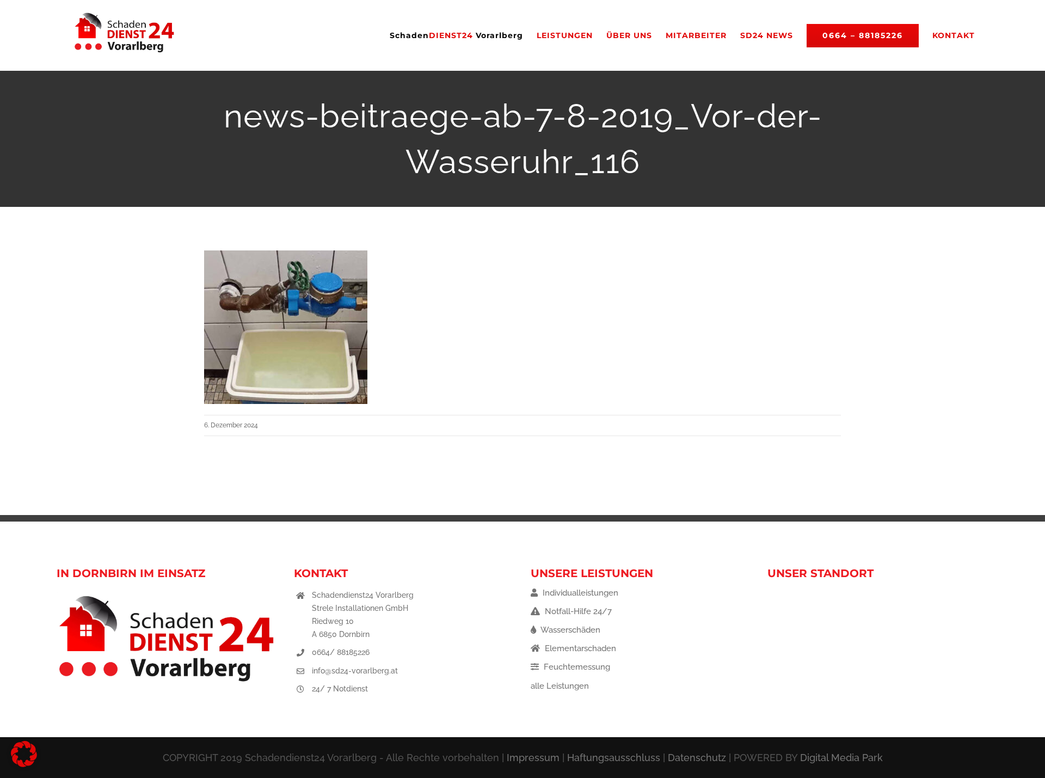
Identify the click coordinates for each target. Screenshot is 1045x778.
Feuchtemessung (576, 667)
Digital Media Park (841, 757)
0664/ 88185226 (341, 652)
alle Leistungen (560, 686)
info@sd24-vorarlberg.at (355, 670)
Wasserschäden (569, 630)
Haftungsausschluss (613, 757)
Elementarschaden (579, 648)
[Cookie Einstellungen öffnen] (24, 764)
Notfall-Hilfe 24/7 (577, 611)
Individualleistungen (579, 593)
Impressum (533, 757)
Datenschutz (697, 757)
